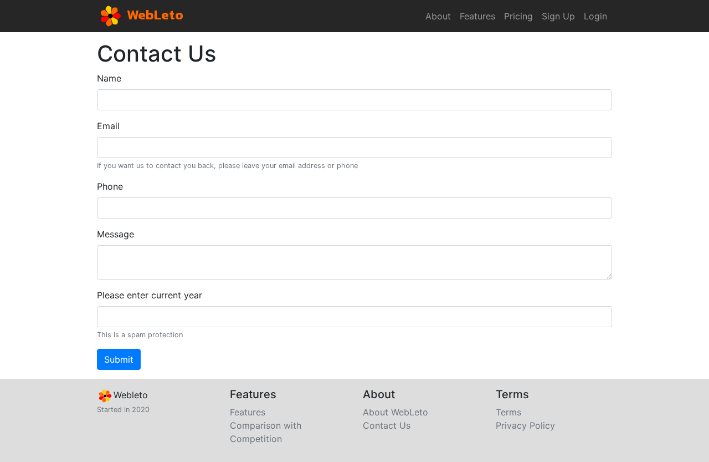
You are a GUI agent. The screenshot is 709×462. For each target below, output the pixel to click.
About (438, 16)
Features (477, 16)
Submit (118, 359)
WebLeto (153, 14)
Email (108, 125)
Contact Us (386, 425)
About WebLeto (395, 412)
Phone (110, 186)
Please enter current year (149, 295)
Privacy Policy (525, 425)
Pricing (518, 16)
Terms (508, 412)
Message (115, 234)
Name (109, 78)
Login (595, 16)
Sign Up (558, 16)
